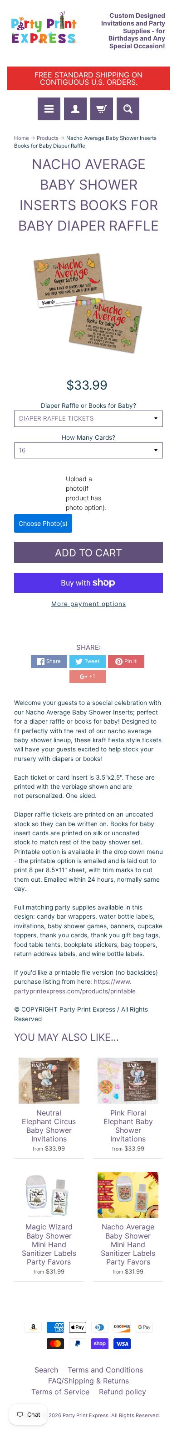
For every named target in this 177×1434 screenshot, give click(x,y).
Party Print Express (85, 1415)
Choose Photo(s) (43, 523)
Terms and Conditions (105, 1369)
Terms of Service (60, 1391)
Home (21, 138)
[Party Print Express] (47, 31)
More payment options (88, 603)
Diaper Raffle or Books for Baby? (88, 405)
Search (46, 1369)
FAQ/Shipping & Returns (88, 1380)
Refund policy (122, 1391)
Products (48, 138)
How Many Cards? (88, 437)
